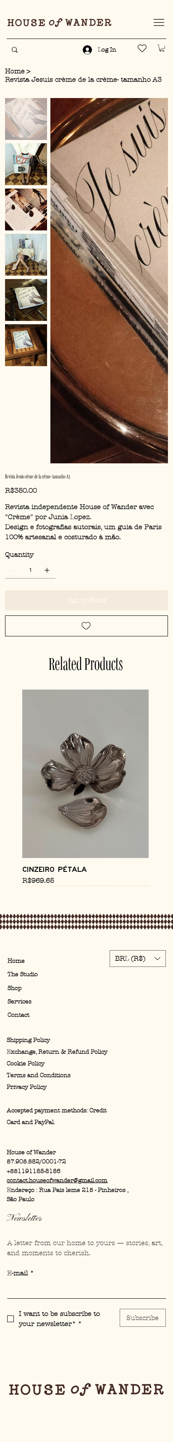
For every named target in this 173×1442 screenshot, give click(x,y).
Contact (18, 1014)
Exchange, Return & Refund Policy (57, 1051)
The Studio (23, 974)
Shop (14, 988)
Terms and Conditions (39, 1075)
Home (16, 960)
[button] (161, 48)
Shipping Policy (28, 1040)
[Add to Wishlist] (86, 625)
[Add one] (47, 570)
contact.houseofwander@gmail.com (57, 1180)
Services (19, 1001)
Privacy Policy (27, 1087)
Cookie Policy (26, 1063)
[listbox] (138, 958)
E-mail (20, 1273)
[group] (85, 787)
